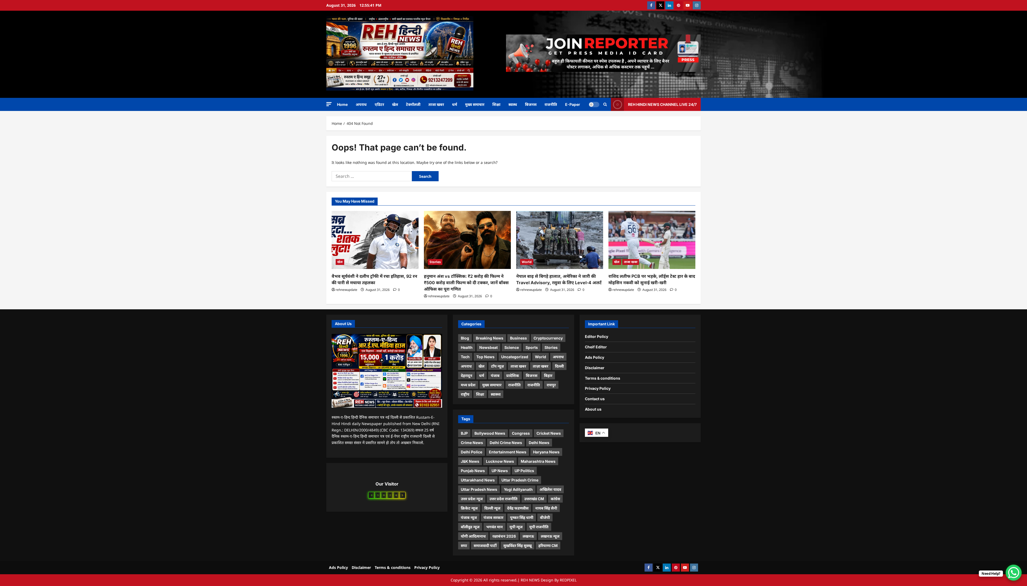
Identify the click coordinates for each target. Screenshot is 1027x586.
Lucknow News (500, 461)
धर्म (454, 104)
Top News (485, 356)
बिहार (548, 375)
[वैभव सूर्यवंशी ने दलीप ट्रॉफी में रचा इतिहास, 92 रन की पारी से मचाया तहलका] (375, 240)
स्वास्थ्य (496, 394)
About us (593, 409)
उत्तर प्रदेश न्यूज (472, 498)
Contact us (595, 398)
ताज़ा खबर (540, 366)
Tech (465, 356)
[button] (329, 104)
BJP (464, 433)
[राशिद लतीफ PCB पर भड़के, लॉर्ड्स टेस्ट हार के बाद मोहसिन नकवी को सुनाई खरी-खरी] (651, 240)
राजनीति (551, 104)
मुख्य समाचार (474, 104)
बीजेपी (545, 517)
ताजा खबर (436, 104)
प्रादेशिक (512, 375)
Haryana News (546, 452)
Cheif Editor (596, 347)
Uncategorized (514, 356)
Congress (521, 433)
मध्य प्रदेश (468, 385)
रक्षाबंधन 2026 (504, 536)
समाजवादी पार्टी (485, 545)
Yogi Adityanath (518, 489)
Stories (435, 262)
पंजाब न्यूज (469, 517)
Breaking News (489, 338)
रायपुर (551, 385)
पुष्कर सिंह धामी (521, 517)
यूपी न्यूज (516, 527)
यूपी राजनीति (539, 527)
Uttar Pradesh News (479, 489)
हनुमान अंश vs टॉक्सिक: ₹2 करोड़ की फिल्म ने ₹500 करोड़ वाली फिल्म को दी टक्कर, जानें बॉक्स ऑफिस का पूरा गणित (466, 282)
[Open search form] (605, 104)
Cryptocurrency (548, 338)
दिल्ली (559, 366)
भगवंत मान (494, 527)
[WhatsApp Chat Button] (1014, 573)
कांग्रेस (555, 498)
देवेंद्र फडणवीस (517, 508)
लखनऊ (528, 536)
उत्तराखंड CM (534, 498)
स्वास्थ (512, 104)
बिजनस (531, 104)
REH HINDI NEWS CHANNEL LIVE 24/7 (662, 104)
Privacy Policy (598, 388)
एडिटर (379, 104)
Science (511, 347)
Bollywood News (489, 433)
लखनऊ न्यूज (550, 536)
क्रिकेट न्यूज (469, 508)
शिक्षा (496, 104)
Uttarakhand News (478, 480)
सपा (464, 545)
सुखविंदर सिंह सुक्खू (517, 545)
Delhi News (539, 442)
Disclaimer (594, 367)
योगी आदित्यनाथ (473, 536)
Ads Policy (594, 357)
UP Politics (524, 470)
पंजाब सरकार (493, 517)
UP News (500, 470)
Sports (532, 347)
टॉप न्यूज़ (497, 366)
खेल (395, 104)
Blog (465, 338)
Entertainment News (507, 452)
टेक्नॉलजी (413, 104)
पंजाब (495, 375)
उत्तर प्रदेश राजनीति (503, 498)
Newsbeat (488, 347)
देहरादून (466, 375)
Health (467, 347)
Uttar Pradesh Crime (519, 480)
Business (518, 338)
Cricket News (549, 433)
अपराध (361, 104)
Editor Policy (596, 336)
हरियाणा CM (548, 545)
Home (342, 104)
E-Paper (572, 104)
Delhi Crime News (506, 442)
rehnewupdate (346, 289)
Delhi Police (471, 452)
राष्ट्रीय (465, 394)
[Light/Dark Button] (594, 104)
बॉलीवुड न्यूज (470, 527)
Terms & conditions (602, 378)
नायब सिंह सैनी (546, 508)
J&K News (470, 461)
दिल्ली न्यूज (492, 508)
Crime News (472, 442)
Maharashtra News (538, 461)
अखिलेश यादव (550, 489)
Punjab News (473, 470)
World (527, 262)
